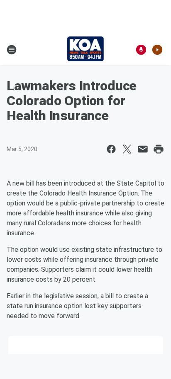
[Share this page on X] (127, 149)
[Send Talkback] (141, 50)
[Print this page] (158, 149)
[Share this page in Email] (143, 149)
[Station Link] (85, 49)
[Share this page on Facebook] (111, 149)
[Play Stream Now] (157, 50)
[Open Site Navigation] (12, 50)
